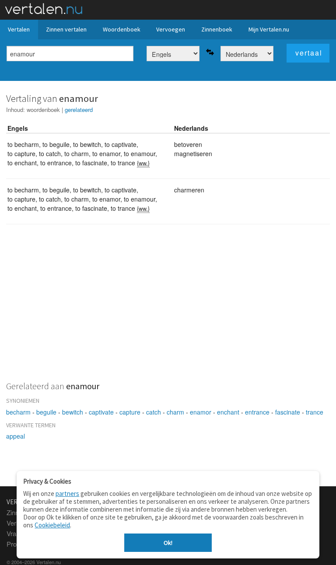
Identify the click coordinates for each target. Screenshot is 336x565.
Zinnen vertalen (66, 29)
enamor (200, 412)
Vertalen (19, 29)
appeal (15, 436)
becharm (18, 412)
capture (129, 412)
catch (153, 412)
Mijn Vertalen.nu (268, 29)
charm (175, 412)
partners (67, 493)
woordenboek (43, 109)
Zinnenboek (216, 29)
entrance (257, 412)
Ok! (168, 543)
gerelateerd (79, 109)
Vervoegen (170, 29)
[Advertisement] (168, 308)
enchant (228, 412)
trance (314, 412)
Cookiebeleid (52, 525)
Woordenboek (121, 29)
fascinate (287, 412)
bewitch (72, 412)
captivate (101, 412)
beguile (46, 412)
